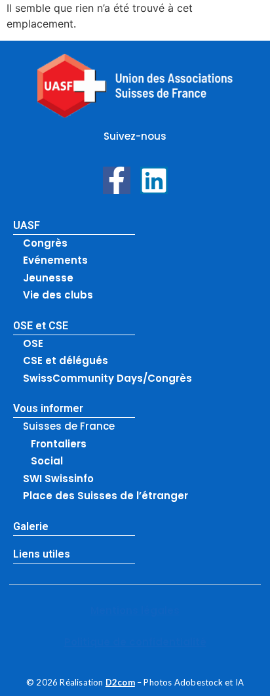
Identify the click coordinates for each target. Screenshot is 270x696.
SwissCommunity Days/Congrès (107, 378)
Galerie (30, 526)
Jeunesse (48, 278)
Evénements (55, 260)
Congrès (45, 243)
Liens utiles (41, 554)
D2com (120, 682)
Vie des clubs (58, 295)
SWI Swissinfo (58, 478)
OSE (33, 343)
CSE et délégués (65, 360)
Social (47, 461)
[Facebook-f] (116, 180)
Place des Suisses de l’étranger (105, 495)
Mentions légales (135, 610)
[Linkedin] (154, 180)
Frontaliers (59, 444)
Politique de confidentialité (135, 642)
